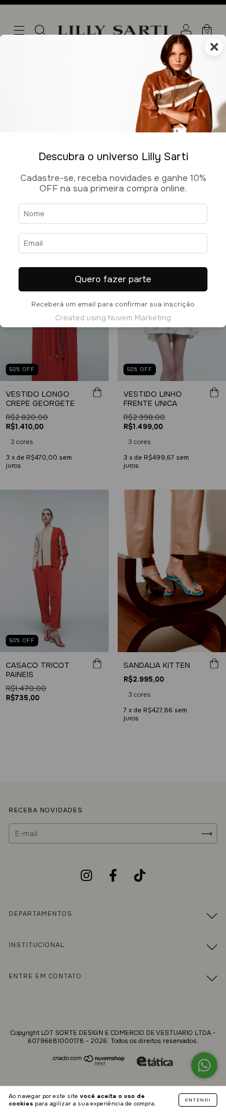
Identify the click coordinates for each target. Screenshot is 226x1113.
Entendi (198, 1100)
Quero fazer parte (113, 279)
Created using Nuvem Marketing (113, 318)
